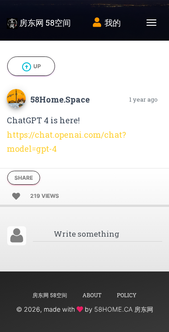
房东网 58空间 (44, 22)
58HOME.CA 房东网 (123, 309)
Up (31, 66)
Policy (127, 295)
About (91, 295)
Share (23, 177)
